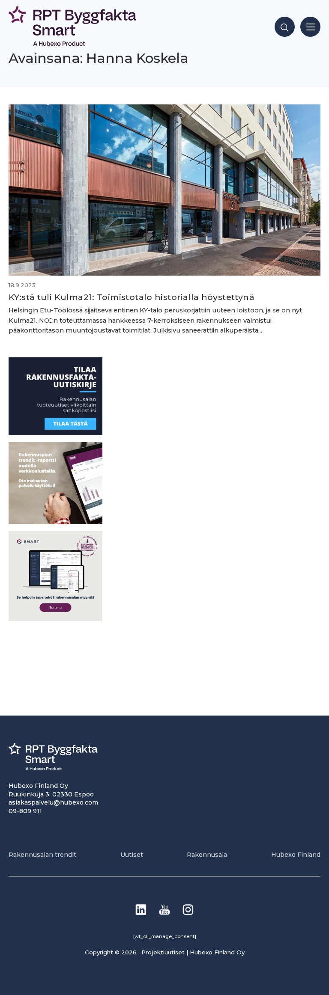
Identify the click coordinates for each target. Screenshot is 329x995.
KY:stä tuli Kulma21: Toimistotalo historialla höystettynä (131, 297)
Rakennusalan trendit (42, 854)
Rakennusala (207, 854)
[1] (55, 433)
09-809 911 (25, 811)
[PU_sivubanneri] (55, 522)
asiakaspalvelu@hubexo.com (53, 802)
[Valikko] (310, 27)
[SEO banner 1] (55, 619)
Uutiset (131, 854)
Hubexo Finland (295, 854)
